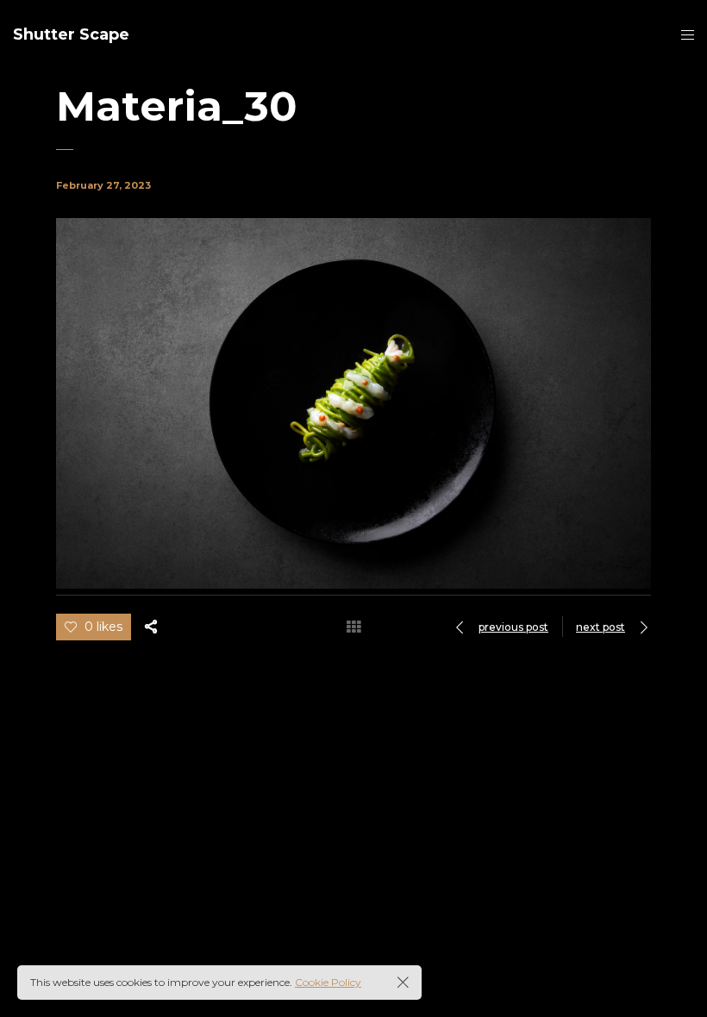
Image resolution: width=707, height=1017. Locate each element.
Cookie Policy (328, 982)
